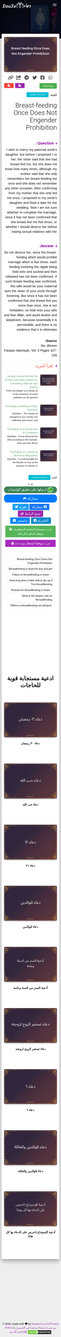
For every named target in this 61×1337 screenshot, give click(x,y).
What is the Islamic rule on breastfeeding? (37, 597)
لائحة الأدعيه (15, 1332)
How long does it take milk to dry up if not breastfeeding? (30, 582)
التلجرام (42, 520)
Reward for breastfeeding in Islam (30, 590)
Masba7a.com (40, 1324)
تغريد (22, 507)
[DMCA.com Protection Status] (39, 1332)
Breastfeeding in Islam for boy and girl (30, 568)
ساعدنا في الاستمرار (26, 1327)
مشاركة (32, 498)
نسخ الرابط (48, 85)
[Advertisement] (30, 638)
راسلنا (42, 1327)
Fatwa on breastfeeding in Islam (30, 574)
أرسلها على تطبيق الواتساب (27, 489)
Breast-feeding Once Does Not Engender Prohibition (34, 561)
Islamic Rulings (37, 94)
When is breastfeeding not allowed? (30, 605)
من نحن (51, 1327)
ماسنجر (21, 520)
